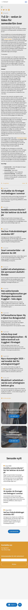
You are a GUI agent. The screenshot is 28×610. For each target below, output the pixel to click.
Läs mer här (14, 416)
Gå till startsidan (7, 398)
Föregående (6, 183)
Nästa (23, 183)
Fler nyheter (14, 531)
